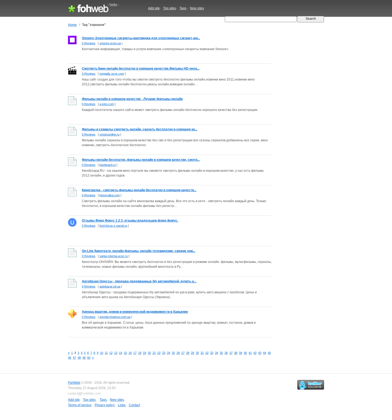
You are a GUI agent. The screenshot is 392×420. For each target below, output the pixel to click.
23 (163, 352)
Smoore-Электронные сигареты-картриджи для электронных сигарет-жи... (141, 38)
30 (197, 352)
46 (69, 357)
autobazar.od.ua (109, 286)
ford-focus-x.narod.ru (113, 225)
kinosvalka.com (109, 195)
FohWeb (74, 383)
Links (122, 405)
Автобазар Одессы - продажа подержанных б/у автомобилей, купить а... (139, 281)
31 (202, 352)
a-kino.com (106, 104)
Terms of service (79, 405)
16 (130, 352)
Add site (154, 8)
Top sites (169, 8)
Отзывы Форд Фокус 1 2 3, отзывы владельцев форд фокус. (130, 220)
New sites (197, 8)
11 (106, 352)
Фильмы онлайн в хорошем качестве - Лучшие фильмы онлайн (132, 99)
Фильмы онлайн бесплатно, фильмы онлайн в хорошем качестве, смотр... (141, 160)
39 (240, 352)
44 (264, 352)
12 (111, 352)
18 (139, 352)
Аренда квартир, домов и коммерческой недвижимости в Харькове (135, 312)
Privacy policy (105, 405)
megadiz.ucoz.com (111, 73)
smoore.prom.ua (110, 43)
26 (178, 352)
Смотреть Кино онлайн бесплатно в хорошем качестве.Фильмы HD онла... (140, 68)
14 (120, 352)
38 (235, 352)
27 (183, 352)
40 (245, 352)
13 (115, 352)
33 (211, 352)
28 (187, 352)
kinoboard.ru (107, 164)
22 (159, 352)
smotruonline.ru (109, 134)
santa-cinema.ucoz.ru (113, 256)
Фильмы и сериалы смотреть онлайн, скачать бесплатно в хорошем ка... (139, 129)
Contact (134, 405)
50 (88, 357)
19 (144, 352)
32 (207, 352)
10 (101, 352)
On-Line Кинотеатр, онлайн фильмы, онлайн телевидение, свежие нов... (138, 251)
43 (259, 352)
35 (221, 352)
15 (125, 352)
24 (168, 352)
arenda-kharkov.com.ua (114, 316)
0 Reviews (88, 43)
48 (79, 357)
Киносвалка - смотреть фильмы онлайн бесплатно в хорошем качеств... (139, 190)
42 (255, 352)
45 (269, 352)
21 (154, 352)
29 (192, 352)
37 (231, 352)
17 (135, 352)
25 (173, 352)
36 (226, 352)
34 (216, 352)
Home (72, 25)
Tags (182, 8)
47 (74, 357)
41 (250, 352)
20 (149, 352)
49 (84, 357)
